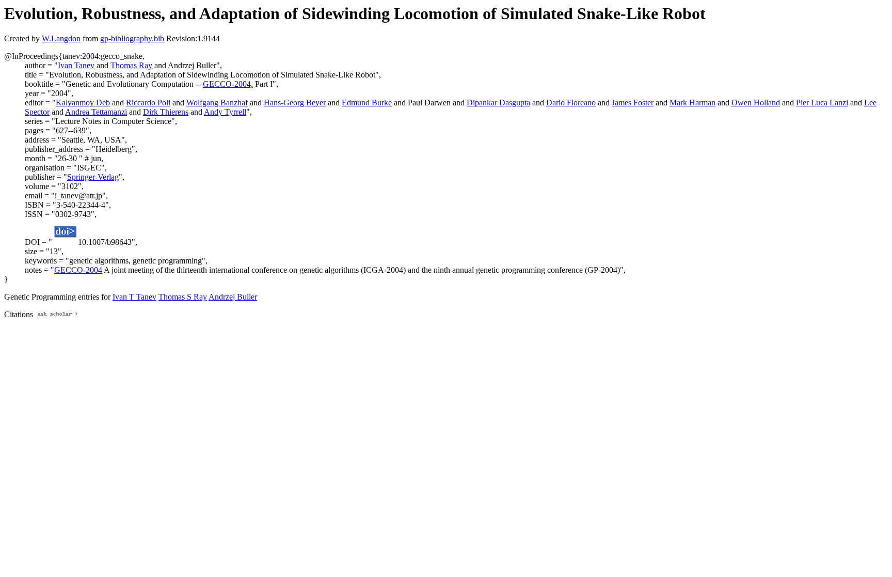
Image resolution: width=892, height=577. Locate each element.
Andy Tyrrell (225, 111)
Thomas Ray (131, 65)
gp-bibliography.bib (132, 38)
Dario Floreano (571, 102)
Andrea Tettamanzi (96, 111)
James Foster (633, 102)
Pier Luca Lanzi (822, 102)
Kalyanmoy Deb (83, 102)
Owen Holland (755, 102)
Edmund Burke (367, 102)
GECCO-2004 (78, 270)
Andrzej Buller (233, 296)
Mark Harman (692, 102)
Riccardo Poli (148, 102)
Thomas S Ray (182, 296)
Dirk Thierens (165, 111)
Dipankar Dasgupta (498, 102)
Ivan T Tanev (134, 296)
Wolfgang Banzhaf (217, 102)
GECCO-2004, (228, 84)
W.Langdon (61, 38)
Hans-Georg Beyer (295, 102)
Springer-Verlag (93, 177)
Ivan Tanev (76, 65)
